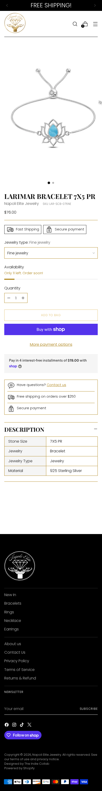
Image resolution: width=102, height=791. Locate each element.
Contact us (56, 384)
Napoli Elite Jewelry (21, 203)
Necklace (12, 620)
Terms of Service (19, 669)
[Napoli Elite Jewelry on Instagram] (15, 725)
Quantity (12, 288)
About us (12, 644)
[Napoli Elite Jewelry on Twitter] (30, 725)
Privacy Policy (16, 661)
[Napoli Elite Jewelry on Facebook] (7, 725)
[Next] (95, 5)
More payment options (51, 344)
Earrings (11, 629)
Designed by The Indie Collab (26, 764)
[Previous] (7, 5)
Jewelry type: (27, 242)
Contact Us (14, 652)
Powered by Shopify (19, 768)
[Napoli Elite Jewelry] (15, 24)
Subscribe (89, 709)
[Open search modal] (75, 24)
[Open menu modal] (95, 24)
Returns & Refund (20, 678)
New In (10, 595)
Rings (9, 612)
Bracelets (12, 603)
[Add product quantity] (23, 298)
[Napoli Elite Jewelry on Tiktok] (22, 725)
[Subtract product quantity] (9, 298)
